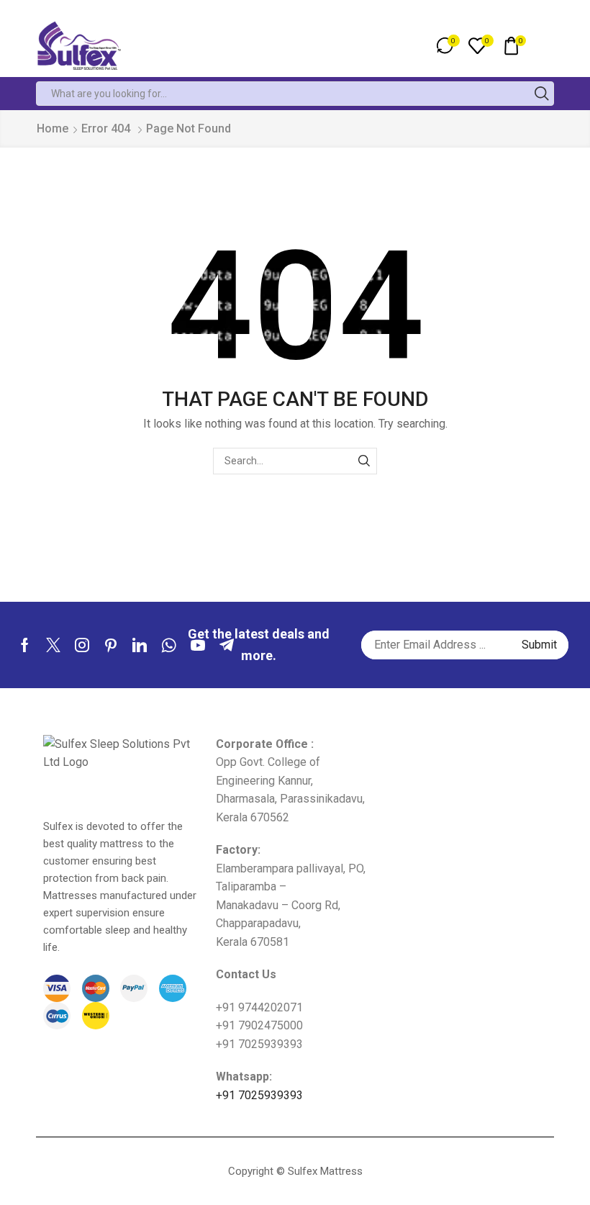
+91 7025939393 (259, 1095)
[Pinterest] (111, 645)
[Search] (363, 461)
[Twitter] (53, 645)
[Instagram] (82, 645)
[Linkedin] (139, 645)
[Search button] (541, 93)
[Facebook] (25, 645)
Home (52, 128)
